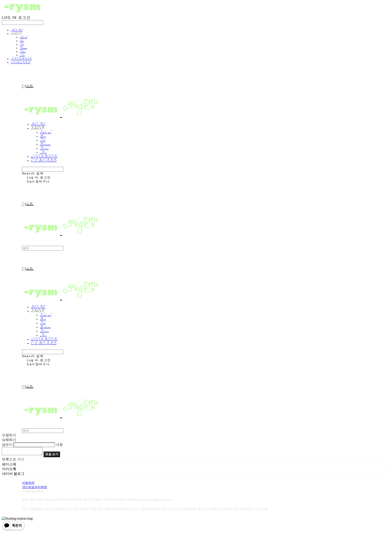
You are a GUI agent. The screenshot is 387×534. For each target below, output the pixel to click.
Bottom (23, 48)
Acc (22, 55)
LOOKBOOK (21, 59)
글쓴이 (7, 444)
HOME (17, 30)
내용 (59, 444)
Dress (23, 52)
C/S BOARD (20, 62)
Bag (22, 41)
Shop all (23, 37)
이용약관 (28, 483)
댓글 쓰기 (51, 454)
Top (22, 44)
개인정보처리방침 (34, 487)
